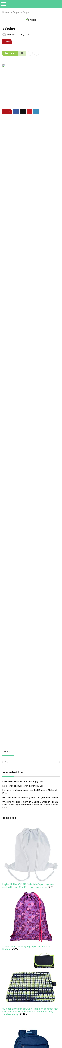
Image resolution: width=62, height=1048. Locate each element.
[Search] (57, 4)
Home (5, 12)
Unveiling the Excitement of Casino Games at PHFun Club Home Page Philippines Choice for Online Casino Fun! (30, 804)
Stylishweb (11, 34)
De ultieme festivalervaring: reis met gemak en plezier (30, 797)
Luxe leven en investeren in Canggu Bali (22, 781)
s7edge (15, 12)
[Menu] (4, 4)
